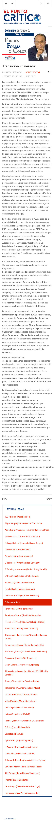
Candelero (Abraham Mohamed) (19, 556)
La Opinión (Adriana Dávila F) (17, 714)
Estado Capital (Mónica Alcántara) (20, 589)
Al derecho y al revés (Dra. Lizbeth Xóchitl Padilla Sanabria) (26, 673)
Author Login (10, 819)
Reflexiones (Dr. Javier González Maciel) (22, 687)
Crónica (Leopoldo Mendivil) (17, 727)
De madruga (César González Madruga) (22, 786)
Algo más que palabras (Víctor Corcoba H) (23, 523)
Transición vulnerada (18, 66)
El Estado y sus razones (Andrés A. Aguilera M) (26, 569)
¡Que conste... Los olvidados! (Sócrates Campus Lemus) (26, 637)
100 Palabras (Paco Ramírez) (17, 516)
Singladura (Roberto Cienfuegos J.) (20, 658)
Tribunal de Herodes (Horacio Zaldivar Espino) (25, 760)
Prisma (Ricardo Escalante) (17, 779)
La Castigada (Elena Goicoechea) (19, 707)
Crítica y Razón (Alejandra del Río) (20, 753)
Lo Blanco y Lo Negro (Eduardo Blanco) (22, 595)
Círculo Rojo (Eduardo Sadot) (17, 549)
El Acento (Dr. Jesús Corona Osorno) (21, 747)
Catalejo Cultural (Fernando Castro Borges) (24, 543)
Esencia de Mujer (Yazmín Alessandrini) (22, 793)
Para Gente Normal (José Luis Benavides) (23, 615)
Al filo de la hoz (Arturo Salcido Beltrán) (22, 536)
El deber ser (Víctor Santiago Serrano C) (22, 562)
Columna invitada (12, 602)
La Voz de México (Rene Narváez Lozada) (23, 766)
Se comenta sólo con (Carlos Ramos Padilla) (24, 645)
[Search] (48, 3)
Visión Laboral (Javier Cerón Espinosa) (22, 664)
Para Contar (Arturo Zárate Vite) (19, 608)
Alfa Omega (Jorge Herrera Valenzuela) (22, 773)
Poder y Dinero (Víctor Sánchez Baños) (22, 681)
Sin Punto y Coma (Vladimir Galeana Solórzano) (26, 651)
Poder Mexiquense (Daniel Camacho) (21, 628)
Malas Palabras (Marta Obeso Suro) (20, 701)
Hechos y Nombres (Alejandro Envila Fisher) (24, 720)
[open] (5, 3)
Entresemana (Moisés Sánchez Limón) (22, 576)
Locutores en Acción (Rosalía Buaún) (21, 694)
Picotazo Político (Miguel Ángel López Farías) (25, 622)
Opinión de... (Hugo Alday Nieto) (19, 740)
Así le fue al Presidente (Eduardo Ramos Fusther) (27, 530)
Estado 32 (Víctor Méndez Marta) (19, 582)
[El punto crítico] (27, 16)
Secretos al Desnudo (14, 733)
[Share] (41, 3)
